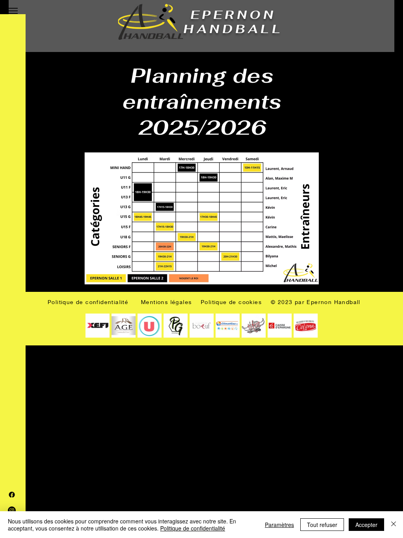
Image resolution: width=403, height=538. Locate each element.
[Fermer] (393, 525)
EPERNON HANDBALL (233, 22)
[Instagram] (12, 510)
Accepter (366, 525)
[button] (13, 11)
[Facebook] (12, 495)
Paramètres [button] (279, 525)
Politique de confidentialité (192, 528)
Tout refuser (322, 525)
